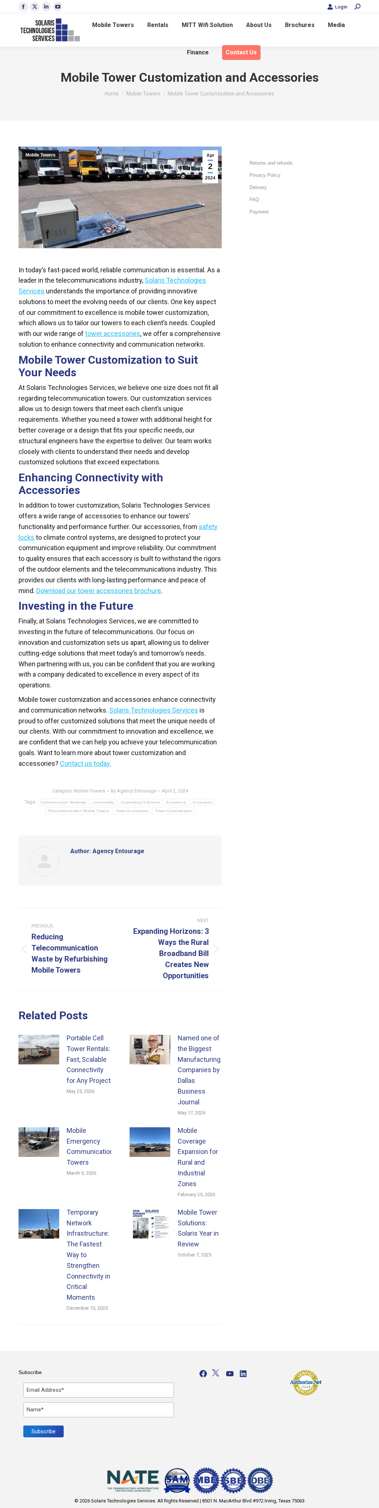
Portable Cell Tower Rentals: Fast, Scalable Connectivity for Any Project (89, 1059)
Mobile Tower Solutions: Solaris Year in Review (198, 1228)
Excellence (176, 802)
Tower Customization (173, 811)
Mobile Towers (41, 155)
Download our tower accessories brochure (98, 591)
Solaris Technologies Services (153, 710)
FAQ (254, 199)
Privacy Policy (265, 175)
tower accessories (112, 333)
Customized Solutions (140, 802)
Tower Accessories (131, 811)
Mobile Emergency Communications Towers (92, 1146)
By (133, 791)
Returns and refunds (271, 163)
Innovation (202, 802)
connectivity (103, 802)
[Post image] (39, 1049)
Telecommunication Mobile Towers (78, 811)
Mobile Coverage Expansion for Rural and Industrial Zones (198, 1157)
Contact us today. (85, 763)
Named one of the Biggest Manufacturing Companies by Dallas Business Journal (199, 1070)
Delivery (258, 187)
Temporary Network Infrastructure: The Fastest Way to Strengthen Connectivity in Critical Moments (88, 1254)
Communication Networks (63, 802)
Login (341, 7)
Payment (259, 212)
